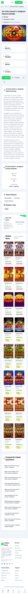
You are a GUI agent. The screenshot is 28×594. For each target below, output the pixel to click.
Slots (6, 6)
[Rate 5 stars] (23, 222)
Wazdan (6, 17)
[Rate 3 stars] (20, 222)
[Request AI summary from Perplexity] (10, 564)
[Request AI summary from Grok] (12, 564)
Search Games (18, 557)
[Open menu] (25, 2)
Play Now (7, 77)
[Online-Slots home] (2, 2)
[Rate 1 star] (16, 222)
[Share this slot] (4, 82)
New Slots (17, 548)
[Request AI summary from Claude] (4, 564)
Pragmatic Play (4, 570)
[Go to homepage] (1, 6)
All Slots (17, 545)
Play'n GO (3, 578)
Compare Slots (18, 555)
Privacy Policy (18, 580)
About (16, 573)
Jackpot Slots (18, 550)
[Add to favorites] (23, 77)
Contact (17, 578)
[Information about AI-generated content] (4, 90)
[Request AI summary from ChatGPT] (2, 564)
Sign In (20, 2)
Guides (16, 553)
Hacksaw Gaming (5, 573)
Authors (17, 575)
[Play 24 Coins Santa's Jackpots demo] (14, 33)
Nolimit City (4, 575)
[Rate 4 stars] (22, 222)
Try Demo (17, 77)
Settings (17, 570)
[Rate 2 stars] (18, 222)
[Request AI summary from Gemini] (7, 564)
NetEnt (2, 580)
